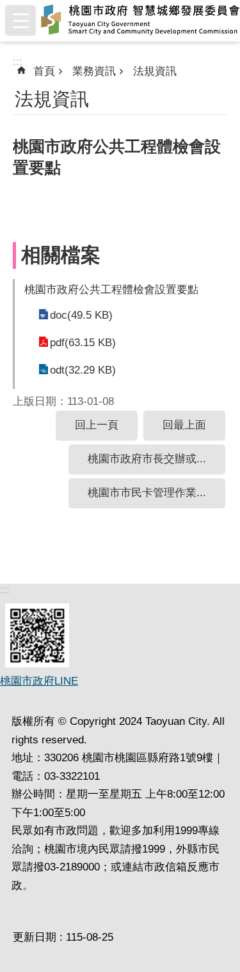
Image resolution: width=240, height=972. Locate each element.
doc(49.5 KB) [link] (81, 315)
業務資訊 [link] (94, 71)
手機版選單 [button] (20, 20)
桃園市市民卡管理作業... (147, 493)
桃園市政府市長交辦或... (147, 459)
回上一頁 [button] (96, 425)
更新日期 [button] (34, 937)
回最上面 (184, 425)
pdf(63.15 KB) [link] (83, 343)
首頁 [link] (44, 71)
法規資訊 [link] (155, 71)
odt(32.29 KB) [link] (83, 370)
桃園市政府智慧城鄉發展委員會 (140, 20)
